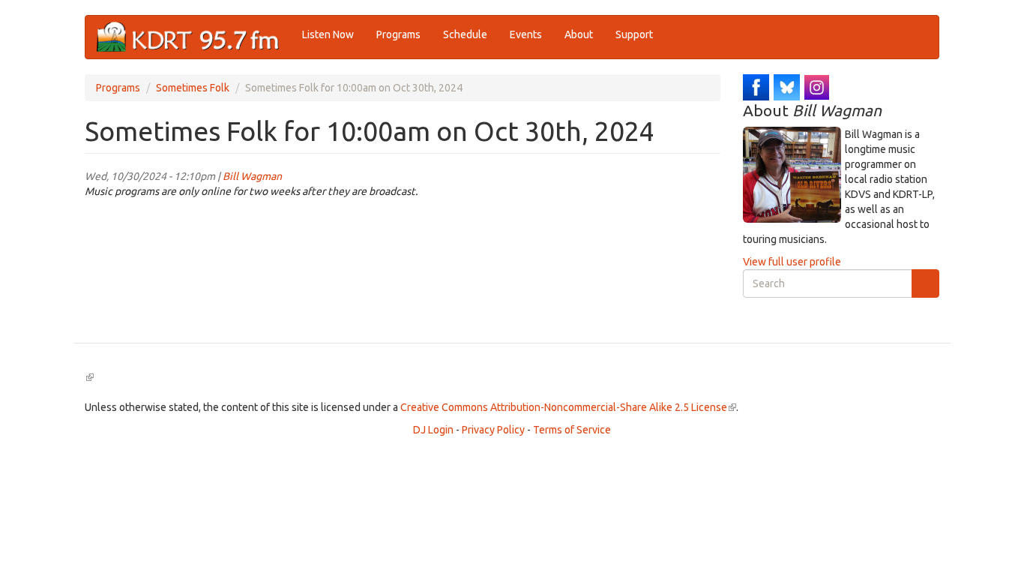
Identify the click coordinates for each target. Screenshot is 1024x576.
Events (526, 34)
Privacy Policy (493, 430)
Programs (398, 34)
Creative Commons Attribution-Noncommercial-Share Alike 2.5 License (568, 407)
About (578, 34)
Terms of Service (572, 430)
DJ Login (433, 430)
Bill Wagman (252, 176)
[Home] (194, 37)
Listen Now (328, 34)
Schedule (465, 34)
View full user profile (792, 262)
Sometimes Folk (192, 88)
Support (634, 34)
